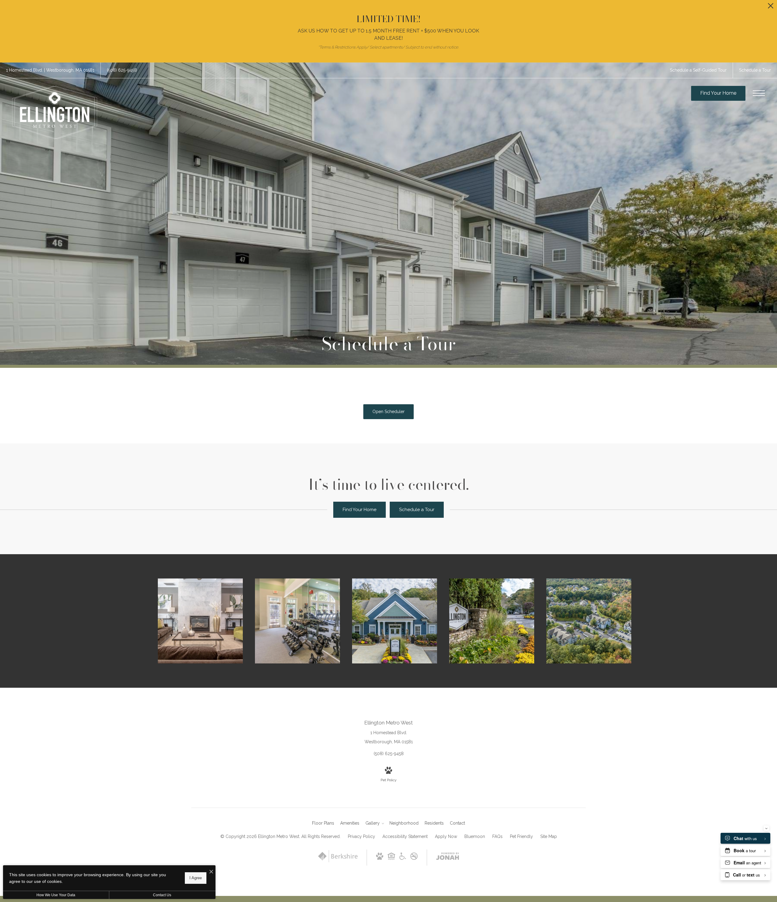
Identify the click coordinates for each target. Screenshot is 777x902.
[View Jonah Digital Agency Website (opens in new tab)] (447, 857)
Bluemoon (474, 836)
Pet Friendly (521, 836)
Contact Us (162, 895)
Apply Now (446, 836)
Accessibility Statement (405, 836)
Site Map (548, 836)
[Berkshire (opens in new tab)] (338, 860)
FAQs (497, 836)
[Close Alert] (770, 7)
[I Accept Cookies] (211, 872)
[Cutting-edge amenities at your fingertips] (297, 620)
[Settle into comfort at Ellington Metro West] (394, 620)
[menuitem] (323, 823)
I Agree (195, 878)
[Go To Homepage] (54, 112)
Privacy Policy (361, 836)
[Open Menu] (759, 93)
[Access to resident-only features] (200, 620)
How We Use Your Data (55, 895)
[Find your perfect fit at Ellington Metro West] (588, 620)
